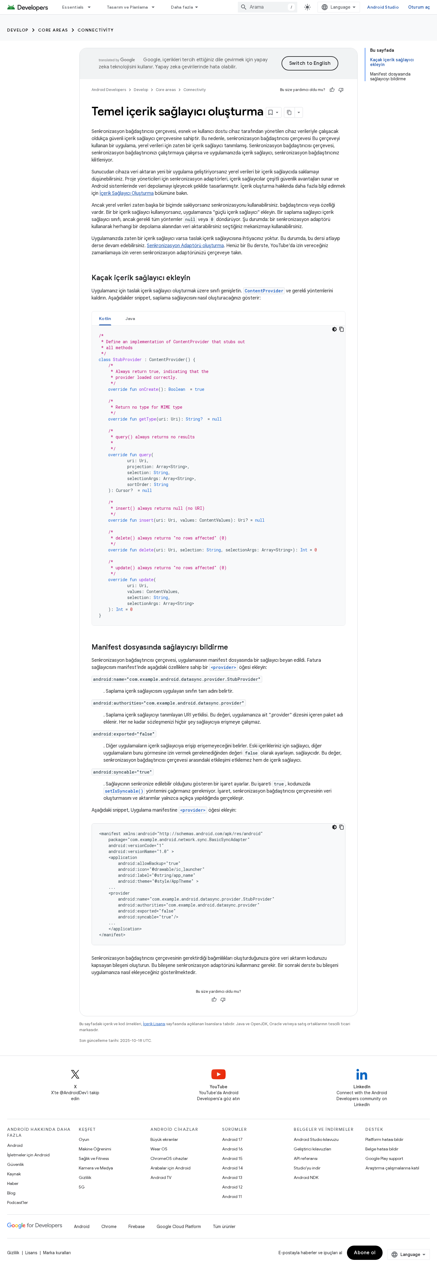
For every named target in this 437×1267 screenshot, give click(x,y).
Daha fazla (182, 7)
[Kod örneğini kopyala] (341, 329)
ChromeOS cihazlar (169, 1158)
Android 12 (232, 1187)
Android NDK (306, 1177)
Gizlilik (85, 1177)
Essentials (73, 7)
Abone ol (364, 1253)
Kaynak (14, 1174)
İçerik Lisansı (154, 1023)
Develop (18, 30)
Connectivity (96, 30)
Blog (11, 1193)
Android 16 (232, 1149)
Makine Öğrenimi (95, 1149)
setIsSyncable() (124, 791)
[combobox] (267, 7)
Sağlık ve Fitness (94, 1158)
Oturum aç (419, 7)
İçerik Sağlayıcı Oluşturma (127, 193)
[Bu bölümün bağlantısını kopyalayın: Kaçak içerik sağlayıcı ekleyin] (196, 278)
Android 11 (232, 1196)
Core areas (53, 30)
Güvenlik (15, 1164)
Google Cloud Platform (179, 1226)
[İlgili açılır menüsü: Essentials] (92, 7)
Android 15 (232, 1158)
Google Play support (384, 1158)
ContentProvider (264, 291)
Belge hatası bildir (381, 1149)
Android (15, 1145)
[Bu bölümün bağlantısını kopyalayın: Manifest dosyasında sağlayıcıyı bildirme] (234, 647)
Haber (12, 1183)
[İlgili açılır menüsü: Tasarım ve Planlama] (156, 7)
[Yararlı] (332, 89)
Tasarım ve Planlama (127, 7)
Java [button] (130, 318)
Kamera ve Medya (96, 1168)
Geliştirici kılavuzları (312, 1149)
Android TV (161, 1177)
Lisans (31, 1252)
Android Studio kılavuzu (316, 1139)
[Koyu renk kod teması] (334, 329)
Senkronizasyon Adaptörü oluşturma (185, 246)
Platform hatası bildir (384, 1139)
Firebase (136, 1226)
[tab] (105, 318)
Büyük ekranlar (164, 1139)
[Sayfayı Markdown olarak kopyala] (289, 112)
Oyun (84, 1139)
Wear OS (158, 1149)
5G (82, 1187)
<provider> (223, 667)
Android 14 (232, 1168)
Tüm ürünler (224, 1226)
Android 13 (232, 1177)
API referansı (305, 1158)
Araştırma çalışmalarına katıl (392, 1168)
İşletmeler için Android (28, 1155)
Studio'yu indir (307, 1168)
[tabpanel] (218, 475)
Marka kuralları (57, 1252)
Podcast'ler (17, 1202)
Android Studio (383, 7)
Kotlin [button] (105, 318)
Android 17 (232, 1139)
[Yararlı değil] (341, 89)
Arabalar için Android (170, 1168)
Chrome (109, 1226)
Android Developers (109, 89)
